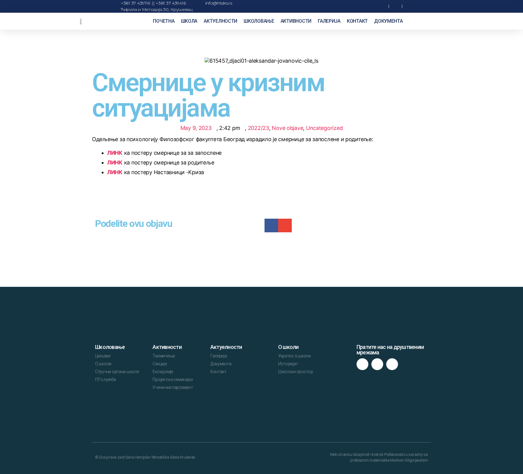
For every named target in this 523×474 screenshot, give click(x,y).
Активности (296, 21)
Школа (189, 21)
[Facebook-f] (362, 364)
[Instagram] (377, 364)
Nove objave (287, 128)
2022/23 (258, 128)
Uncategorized (324, 128)
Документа (388, 21)
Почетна (163, 21)
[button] (367, 6)
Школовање (259, 21)
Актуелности (220, 21)
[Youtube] (392, 364)
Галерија (329, 21)
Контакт (357, 21)
